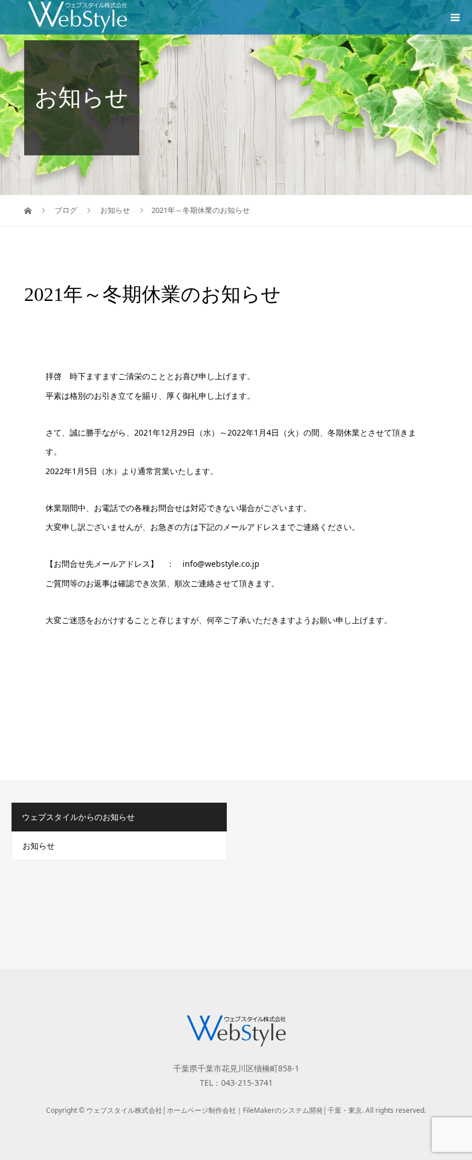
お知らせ (38, 845)
